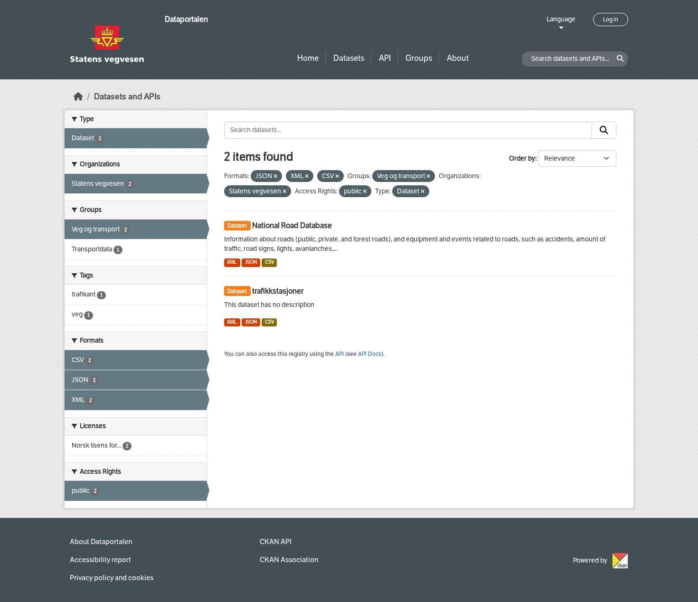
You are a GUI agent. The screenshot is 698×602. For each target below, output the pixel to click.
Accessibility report (100, 559)
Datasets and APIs (127, 97)
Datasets (348, 58)
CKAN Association (289, 559)
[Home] (78, 97)
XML (232, 262)
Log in (610, 19)
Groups (419, 58)
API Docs (369, 354)
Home (308, 58)
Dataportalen (186, 19)
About (458, 58)
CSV (269, 262)
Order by (522, 158)
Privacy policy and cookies (111, 577)
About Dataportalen (101, 541)
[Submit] (604, 130)
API (385, 58)
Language (561, 19)
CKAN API (276, 541)
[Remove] (275, 176)
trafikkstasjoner (277, 291)
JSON (251, 262)
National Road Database (292, 225)
